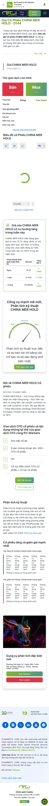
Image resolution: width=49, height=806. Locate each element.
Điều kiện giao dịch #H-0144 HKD (24, 130)
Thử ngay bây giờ (24, 367)
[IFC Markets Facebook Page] (5, 725)
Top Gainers (24, 674)
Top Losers (24, 680)
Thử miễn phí (24, 487)
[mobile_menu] (45, 13)
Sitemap (16, 770)
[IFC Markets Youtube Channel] (36, 725)
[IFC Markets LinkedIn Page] (28, 725)
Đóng (24, 801)
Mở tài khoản (34, 13)
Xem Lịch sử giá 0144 (24, 210)
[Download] (44, 5)
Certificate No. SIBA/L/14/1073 (21, 750)
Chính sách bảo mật (11, 778)
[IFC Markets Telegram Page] (44, 725)
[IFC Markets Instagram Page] (13, 725)
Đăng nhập (22, 13)
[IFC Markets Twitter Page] (21, 725)
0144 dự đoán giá (32, 533)
